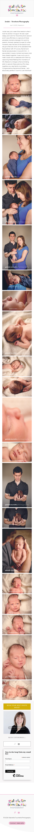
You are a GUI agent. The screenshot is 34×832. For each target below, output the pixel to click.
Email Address (10, 765)
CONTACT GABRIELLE (17, 728)
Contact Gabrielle (17, 823)
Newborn (21, 25)
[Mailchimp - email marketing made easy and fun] (18, 777)
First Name (8, 759)
